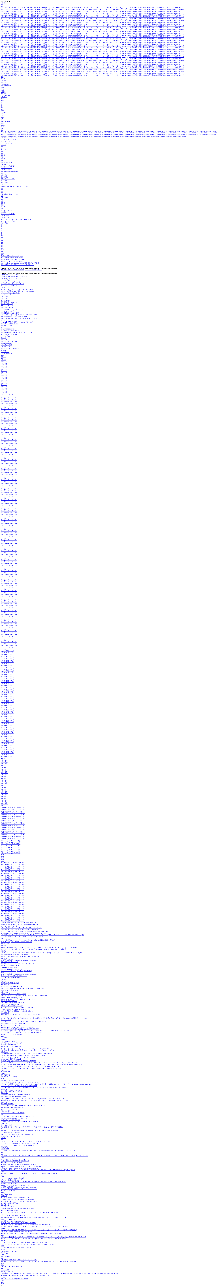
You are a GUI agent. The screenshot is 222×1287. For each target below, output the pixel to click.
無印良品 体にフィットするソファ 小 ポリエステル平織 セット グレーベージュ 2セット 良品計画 (31, 1233)
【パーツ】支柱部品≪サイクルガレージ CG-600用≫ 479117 (19, 1082)
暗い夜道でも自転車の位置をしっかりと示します (43, 7)
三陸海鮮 (3, 979)
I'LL (2, 938)
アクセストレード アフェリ (10, 137)
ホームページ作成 (6, 162)
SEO (2, 148)
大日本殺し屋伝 (5, 1111)
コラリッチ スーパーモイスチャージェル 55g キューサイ (18, 963)
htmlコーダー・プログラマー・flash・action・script (16, 219)
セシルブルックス (6, 7)
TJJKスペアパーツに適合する (10, 1077)
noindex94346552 (6, 131)
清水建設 (3, 945)
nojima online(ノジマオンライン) (10, 293)
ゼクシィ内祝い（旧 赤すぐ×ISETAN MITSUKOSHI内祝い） (20, 315)
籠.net (2, 98)
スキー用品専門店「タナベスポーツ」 (12, 862)
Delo (2, 1154)
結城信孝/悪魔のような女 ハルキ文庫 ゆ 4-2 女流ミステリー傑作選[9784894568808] (26, 1053)
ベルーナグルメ (5, 336)
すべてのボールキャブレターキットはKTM (14, 1159)
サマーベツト (90, 7)
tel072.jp (3, 92)
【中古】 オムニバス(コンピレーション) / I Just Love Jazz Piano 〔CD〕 (22, 1032)
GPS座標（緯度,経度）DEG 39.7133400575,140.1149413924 (18, 922)
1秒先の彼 (4, 1196)
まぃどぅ (3, 82)
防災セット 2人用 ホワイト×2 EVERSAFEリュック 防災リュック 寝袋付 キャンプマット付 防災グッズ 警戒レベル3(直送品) (39, 1230)
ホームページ (5, 149)
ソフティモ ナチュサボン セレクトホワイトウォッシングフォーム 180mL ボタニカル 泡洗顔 (29, 1212)
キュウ (3, 78)
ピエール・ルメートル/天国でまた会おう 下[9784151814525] (19, 1143)
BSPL (2, 1263)
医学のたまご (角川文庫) (8, 1219)
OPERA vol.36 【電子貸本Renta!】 (11, 1059)
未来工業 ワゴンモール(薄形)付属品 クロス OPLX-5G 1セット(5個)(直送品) (24, 995)
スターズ (3, 1240)
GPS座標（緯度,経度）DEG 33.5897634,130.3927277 (16, 942)
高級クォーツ (81, 7)
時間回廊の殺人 (5, 1256)
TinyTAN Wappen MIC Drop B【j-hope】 (13, 1178)
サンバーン (4, 1102)
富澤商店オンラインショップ (10, 348)
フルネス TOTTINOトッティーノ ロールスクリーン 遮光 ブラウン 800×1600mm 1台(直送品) (29, 1173)
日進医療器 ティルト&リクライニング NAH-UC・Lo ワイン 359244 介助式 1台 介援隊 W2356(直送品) (32, 1127)
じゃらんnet (4, 296)
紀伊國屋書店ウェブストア (9, 302)
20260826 (3, 3)
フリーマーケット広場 (8, 179)
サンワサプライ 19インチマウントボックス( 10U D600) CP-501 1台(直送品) (24, 1242)
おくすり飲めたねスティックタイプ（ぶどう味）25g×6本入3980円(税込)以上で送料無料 (28, 940)
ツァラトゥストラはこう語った (10, 1132)
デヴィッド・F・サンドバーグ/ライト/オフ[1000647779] (18, 1145)
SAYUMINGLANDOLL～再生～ (11, 977)
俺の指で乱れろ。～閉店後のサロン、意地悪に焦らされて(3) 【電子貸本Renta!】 (26, 1275)
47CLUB (3, 338)
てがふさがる (63, 7)
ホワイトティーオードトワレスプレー (12, 1043)
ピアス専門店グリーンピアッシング (12, 309)
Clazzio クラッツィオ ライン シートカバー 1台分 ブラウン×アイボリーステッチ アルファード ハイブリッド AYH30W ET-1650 (39, 1063)
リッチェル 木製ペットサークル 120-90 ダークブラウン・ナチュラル (22, 936)
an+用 (2, 1078)
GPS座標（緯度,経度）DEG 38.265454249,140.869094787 (18, 1208)
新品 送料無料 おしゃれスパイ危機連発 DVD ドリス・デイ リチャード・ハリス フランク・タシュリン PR (33, 1217)
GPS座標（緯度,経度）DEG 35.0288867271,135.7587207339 (18, 974)
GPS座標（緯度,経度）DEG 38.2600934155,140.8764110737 (18, 960)
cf (1, 120)
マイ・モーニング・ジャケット (10, 926)
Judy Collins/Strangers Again (13, 1002)
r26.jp (2, 89)
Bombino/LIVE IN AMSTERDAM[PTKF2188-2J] (15, 1161)
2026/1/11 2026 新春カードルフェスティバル (14, 186)
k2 (1, 106)
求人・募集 (4, 180)
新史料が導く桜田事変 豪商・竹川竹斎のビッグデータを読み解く (21, 1166)
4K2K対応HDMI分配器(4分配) (10, 983)
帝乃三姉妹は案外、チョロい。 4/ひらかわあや (15, 954)
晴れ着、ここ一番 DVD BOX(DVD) (12, 1006)
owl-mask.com (5, 84)
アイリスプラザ (5, 280)
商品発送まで (5, 985)
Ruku (2, 1157)
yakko (2, 110)
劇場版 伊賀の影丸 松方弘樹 (9, 1203)
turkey (2, 117)
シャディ (3, 327)
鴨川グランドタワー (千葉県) (10, 962)
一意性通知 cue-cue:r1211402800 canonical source (15, 274)
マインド (3, 80)
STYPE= (3, 1277)
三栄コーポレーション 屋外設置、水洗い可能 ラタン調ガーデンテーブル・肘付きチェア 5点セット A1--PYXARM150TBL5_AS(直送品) (42, 953)
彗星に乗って (5, 1205)
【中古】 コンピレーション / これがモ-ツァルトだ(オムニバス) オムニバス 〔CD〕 (26, 1141)
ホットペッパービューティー (10, 320)
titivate (2, 854)
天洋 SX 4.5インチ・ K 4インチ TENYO (13, 259)
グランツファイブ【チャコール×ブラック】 (14, 1025)
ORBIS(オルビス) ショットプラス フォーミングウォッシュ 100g (20, 1014)
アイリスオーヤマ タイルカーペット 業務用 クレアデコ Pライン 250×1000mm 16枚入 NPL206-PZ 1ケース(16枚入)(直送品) (38, 1170)
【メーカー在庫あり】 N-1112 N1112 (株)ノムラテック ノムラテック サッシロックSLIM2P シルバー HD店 (33, 1087)
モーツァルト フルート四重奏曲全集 (12, 1107)
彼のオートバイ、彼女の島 (9, 1109)
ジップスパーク (23, 7)
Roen (2, 1176)
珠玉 (2, 104)
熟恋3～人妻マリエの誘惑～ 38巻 (11, 1046)
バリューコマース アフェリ (10, 143)
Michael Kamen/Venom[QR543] (10, 1004)
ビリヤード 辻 (5, 184)
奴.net (2, 100)
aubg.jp (3, 125)
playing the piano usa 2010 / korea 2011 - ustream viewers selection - (19, 924)
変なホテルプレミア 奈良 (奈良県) (11, 1162)
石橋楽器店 (4, 298)
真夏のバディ (5, 943)
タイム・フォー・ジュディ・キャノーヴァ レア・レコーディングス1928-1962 (25, 1048)
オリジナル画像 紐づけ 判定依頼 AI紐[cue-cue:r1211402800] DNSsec (21, 270)
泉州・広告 (4, 175)
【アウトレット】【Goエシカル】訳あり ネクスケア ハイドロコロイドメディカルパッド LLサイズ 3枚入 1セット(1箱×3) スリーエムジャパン (44, 1156)
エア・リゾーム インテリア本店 (10, 840)
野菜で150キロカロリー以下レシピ (11, 986)
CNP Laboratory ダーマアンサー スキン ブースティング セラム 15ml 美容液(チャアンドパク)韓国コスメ (32, 1098)
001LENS (3, 355)
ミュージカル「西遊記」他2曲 (10, 965)
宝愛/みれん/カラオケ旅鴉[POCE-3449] (12, 1080)
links (2, 188)
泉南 (2, 160)
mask (2, 118)
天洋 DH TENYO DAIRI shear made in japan (14, 261)
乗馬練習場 (4, 1147)
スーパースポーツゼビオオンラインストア (14, 282)
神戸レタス (4, 758)
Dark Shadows (167, 7)
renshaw (3, 1039)
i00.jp (2, 126)
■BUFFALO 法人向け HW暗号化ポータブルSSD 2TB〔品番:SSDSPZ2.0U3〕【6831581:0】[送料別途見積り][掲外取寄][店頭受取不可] (41, 1064)
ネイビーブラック (115, 7)
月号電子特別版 (5, 1075)
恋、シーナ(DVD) (6, 1020)
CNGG (3, 1228)
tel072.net (3, 93)
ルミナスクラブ (5, 339)
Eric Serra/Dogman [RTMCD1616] (10, 1120)
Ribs (2, 1175)
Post (2, 1214)
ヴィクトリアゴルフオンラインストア (12, 284)
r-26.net (3, 87)
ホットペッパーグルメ (8, 307)
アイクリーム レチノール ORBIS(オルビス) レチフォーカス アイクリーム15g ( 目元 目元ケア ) (30, 1066)
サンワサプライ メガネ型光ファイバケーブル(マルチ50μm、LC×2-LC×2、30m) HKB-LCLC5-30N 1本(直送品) (34, 1226)
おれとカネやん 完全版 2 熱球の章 (11, 1266)
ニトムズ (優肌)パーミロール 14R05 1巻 (13, 1215)
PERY (2, 1280)
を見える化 (4, 992)
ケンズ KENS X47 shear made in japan (12, 257)
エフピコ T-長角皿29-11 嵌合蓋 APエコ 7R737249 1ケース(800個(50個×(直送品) (25, 931)
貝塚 (2, 157)
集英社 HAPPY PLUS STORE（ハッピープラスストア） (18, 332)
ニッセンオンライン (7, 287)
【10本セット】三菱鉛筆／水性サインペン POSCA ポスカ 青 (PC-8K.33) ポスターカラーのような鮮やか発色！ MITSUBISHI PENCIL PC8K (43, 1237)
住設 (2, 77)
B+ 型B (3, 1249)
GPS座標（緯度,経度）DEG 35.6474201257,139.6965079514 (18, 1223)
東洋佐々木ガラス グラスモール (11, 1034)
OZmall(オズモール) (7, 304)
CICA (2, 1246)
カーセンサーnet (6, 295)
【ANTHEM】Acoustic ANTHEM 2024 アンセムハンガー (18, 1116)
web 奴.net (4, 97)
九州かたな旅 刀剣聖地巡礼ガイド (11, 1180)
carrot (173, 7)
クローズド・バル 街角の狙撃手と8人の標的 (14, 1279)
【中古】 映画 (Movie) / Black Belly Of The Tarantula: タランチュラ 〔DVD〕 (24, 1055)
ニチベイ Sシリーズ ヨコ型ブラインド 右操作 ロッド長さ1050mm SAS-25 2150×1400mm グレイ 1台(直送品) (34, 1239)
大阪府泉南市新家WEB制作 (9, 171)
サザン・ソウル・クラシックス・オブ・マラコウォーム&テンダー (21, 928)
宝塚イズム (4, 1253)
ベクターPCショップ (7, 311)
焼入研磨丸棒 (5, 1013)
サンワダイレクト (6, 347)
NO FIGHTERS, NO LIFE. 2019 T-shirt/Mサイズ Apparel (17, 1027)
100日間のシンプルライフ (9, 1190)
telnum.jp (3, 90)
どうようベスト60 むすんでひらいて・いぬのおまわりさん (19, 1189)
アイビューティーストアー (9, 394)
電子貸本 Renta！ (6, 325)
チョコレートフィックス (102, 7)
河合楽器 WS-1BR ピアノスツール (11, 969)
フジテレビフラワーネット (9, 334)
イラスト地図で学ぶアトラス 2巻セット (13, 1023)
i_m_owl (3, 112)
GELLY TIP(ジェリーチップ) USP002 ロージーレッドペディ (19, 999)
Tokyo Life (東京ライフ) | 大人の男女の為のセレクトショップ (19, 318)
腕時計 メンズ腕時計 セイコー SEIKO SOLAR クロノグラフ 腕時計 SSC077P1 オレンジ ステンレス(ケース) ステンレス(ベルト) (40, 947)
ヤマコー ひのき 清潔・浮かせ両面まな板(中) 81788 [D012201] (20, 1029)
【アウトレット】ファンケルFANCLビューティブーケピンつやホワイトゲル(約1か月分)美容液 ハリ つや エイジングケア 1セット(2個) (42, 935)
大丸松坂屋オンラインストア (10, 313)
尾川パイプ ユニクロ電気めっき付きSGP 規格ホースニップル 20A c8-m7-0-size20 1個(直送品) (29, 1130)
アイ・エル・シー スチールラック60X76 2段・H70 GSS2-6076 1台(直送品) (23, 1021)
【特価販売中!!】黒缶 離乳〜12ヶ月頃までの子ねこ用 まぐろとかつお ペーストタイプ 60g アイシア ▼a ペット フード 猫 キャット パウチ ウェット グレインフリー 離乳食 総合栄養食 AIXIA (59, 1273)
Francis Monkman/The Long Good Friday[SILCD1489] (16, 971)
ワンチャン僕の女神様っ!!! (9, 1001)
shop (2, 128)
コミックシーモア (6, 345)
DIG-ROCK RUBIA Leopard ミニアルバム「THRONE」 (18, 1007)
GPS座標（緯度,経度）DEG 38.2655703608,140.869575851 (18, 1164)
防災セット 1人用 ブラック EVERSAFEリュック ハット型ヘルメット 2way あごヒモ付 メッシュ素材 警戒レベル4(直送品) (38, 1261)
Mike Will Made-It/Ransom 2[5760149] (11, 997)
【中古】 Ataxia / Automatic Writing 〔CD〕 (13, 994)
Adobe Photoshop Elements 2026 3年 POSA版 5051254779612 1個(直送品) (22, 988)
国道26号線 (4, 177)
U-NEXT (3, 350)
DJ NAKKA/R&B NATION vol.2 (24, 933)
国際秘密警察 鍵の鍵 (7, 1104)
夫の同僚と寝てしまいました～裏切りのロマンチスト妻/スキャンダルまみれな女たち (27, 1050)
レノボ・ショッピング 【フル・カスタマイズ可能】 (17, 289)
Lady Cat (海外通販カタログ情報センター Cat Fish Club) (17, 291)
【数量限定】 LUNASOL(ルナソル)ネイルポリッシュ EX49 (19, 1260)
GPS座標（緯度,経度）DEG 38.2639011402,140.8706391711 (18, 1199)
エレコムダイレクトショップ (10, 330)
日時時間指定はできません (9, 1251)
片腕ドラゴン (5, 1114)
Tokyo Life (4, 361)
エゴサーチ (180, 7)
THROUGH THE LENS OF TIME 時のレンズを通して (17, 1247)
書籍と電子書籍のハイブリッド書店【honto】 (15, 316)
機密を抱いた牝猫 (6, 1125)
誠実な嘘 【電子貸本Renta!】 (10, 1210)
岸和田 (3, 155)
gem (2, 113)
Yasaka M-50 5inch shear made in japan (12, 256)
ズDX (2, 1070)
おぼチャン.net (5, 95)
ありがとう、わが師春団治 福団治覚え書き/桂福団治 (17, 1134)
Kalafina (3, 1073)
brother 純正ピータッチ (8, 1207)
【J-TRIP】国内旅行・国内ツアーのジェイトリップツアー (19, 322)
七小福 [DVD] (5, 1149)
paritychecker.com (6, 85)
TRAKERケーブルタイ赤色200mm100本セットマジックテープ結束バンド (23, 1105)
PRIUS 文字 (4, 1038)
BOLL (2, 1268)
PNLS (2, 1265)
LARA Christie (5, 352)
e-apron (3, 1235)
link (2, 4)
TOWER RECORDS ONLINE (9, 324)
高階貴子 (15, 7)
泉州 (2, 153)
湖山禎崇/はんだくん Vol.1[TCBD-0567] (13, 1221)
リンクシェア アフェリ (8, 139)
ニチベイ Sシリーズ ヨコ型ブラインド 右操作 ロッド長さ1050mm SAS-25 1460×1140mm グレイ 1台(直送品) (33, 949)
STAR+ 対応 (4, 1123)
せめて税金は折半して (137, 7)
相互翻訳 (160, 7)
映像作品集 (4, 1093)
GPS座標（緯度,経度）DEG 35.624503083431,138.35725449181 (20, 1121)
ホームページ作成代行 (8, 166)
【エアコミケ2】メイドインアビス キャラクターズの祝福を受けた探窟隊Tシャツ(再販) (28, 1244)
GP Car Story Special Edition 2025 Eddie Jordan (14, 976)
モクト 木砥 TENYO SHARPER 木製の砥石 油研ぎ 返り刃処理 (20, 263)
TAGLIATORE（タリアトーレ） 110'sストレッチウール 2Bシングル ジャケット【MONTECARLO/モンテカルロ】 (36, 1031)
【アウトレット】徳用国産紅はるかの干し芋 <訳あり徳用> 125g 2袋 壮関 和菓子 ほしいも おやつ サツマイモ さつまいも (38, 1150)
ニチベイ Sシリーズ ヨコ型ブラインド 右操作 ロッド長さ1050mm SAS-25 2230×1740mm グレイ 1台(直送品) (34, 1182)
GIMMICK (4, 1089)
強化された (4, 1052)
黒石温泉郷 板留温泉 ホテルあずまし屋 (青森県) (15, 1094)
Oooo (2, 1283)
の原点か (3, 951)
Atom (2, 1282)
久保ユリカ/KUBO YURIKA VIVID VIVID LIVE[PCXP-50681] (19, 1168)
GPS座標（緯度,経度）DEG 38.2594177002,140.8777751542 (18, 1061)
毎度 (2, 173)
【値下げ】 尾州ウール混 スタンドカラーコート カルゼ (18, 1057)
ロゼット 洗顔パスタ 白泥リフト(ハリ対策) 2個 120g (17, 1011)
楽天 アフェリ (5, 141)
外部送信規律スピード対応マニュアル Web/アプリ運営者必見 (20, 929)
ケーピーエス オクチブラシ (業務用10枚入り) (15, 1197)
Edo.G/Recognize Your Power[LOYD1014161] (14, 1009)
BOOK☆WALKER (6, 343)
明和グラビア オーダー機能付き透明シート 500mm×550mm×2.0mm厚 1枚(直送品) (25, 1224)
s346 (2, 107)
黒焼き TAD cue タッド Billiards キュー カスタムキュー (17, 265)
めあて (3, 1139)
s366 (2, 109)
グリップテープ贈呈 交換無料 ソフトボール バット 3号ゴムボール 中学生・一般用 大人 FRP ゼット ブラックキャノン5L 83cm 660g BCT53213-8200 (46, 1084)
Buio (2, 1258)
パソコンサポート (6, 168)
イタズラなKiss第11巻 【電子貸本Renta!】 (14, 1096)
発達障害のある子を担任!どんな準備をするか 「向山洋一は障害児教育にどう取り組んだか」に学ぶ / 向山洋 (34, 1100)
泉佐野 (3, 159)
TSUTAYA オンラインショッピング (12, 278)
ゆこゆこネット (5, 300)
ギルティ (3, 1138)
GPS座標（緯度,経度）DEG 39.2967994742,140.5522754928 (18, 1187)
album (2, 1192)
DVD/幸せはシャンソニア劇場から (11, 1136)
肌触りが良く (5, 958)
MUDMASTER (72, 7)
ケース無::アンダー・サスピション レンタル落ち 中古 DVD (19, 1201)
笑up (2, 123)
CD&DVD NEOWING (7, 329)
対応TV (3, 1152)
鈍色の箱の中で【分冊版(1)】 (10, 990)
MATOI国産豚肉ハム (150, 7)
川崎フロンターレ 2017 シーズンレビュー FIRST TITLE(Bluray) (20, 956)
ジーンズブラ (5, 1270)
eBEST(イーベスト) (7, 305)
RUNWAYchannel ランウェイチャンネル (13, 807)
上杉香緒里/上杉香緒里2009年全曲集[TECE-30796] (16, 1231)
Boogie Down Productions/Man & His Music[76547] (15, 1185)
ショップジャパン (6, 353)
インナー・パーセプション (9, 1183)
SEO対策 (3, 164)
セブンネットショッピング (9, 285)
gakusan (3, 1036)
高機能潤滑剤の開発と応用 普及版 (11, 1091)
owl (2, 115)
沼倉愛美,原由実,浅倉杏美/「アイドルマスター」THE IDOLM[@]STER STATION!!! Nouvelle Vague (31, 1068)
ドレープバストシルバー (8, 1041)
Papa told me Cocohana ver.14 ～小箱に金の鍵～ (15, 1118)
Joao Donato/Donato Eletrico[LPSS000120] (13, 1113)
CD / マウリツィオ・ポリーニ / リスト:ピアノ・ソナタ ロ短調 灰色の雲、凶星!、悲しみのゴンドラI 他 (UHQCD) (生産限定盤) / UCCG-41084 (44, 1018)
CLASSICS (4, 1016)
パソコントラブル (6, 169)
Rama (2, 1171)
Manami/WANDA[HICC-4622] (9, 1044)
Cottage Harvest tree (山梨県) (9, 967)
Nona (2, 972)
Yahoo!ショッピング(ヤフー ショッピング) (14, 276)
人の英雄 (3, 981)
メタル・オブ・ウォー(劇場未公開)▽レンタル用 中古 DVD (19, 1086)
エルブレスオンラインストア (10, 341)
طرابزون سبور (125, 7)
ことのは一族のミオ (7, 1272)
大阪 (2, 151)
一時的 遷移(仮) (5, 121)
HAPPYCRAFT (5, 1072)
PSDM (3, 1255)
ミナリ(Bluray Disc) (6, 1194)
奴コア (3, 102)
